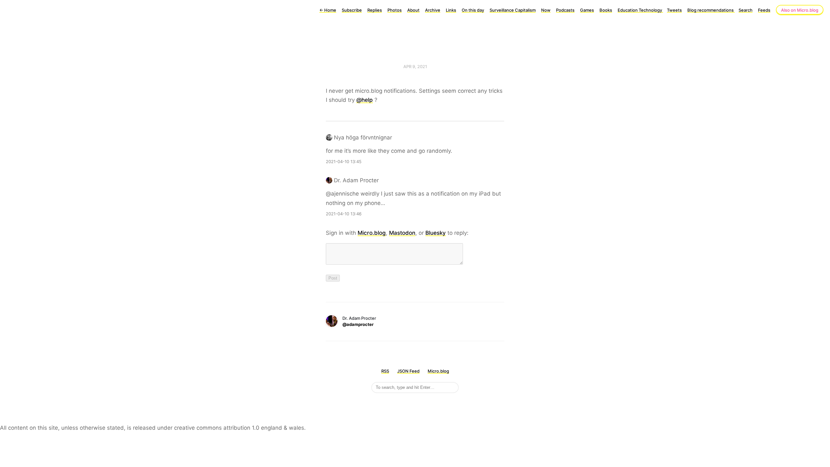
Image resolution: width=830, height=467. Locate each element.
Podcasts (565, 10)
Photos (394, 10)
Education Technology (640, 10)
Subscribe (352, 10)
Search (746, 10)
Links (451, 10)
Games (587, 10)
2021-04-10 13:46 (344, 213)
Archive (432, 10)
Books (605, 10)
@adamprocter (358, 324)
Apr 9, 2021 (415, 66)
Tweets (674, 10)
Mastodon (402, 233)
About (413, 10)
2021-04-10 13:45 (344, 161)
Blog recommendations (711, 10)
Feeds (764, 10)
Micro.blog (372, 233)
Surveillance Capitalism (513, 10)
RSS (385, 371)
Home (327, 10)
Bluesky (435, 233)
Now (546, 10)
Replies (374, 10)
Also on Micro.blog (799, 10)
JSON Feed (408, 371)
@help (364, 100)
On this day (473, 10)
